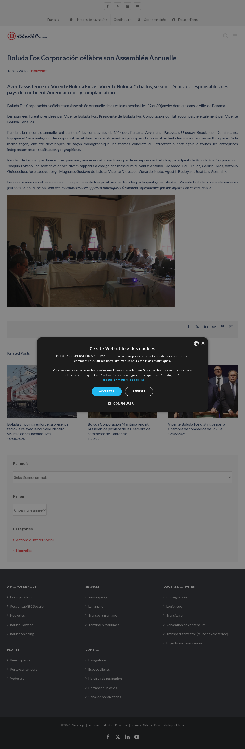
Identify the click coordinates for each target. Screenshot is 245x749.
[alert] (122, 374)
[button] (122, 403)
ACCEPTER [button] (106, 391)
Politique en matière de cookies (122, 380)
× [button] (203, 343)
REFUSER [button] (139, 391)
